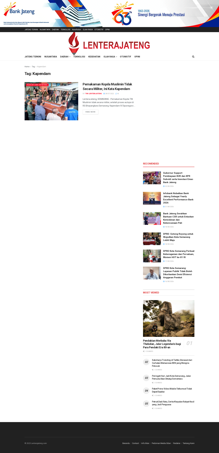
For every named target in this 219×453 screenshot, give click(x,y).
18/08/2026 (169, 227)
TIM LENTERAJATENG (93, 94)
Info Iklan (145, 443)
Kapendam (41, 67)
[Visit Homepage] (109, 42)
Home (27, 67)
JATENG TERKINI (31, 30)
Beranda (126, 443)
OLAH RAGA (88, 30)
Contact (135, 443)
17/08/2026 (169, 261)
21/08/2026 (169, 207)
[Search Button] (193, 56)
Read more (92, 112)
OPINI (107, 30)
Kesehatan (76, 30)
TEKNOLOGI (65, 30)
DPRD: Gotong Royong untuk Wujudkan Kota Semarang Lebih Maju (178, 237)
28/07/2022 (109, 94)
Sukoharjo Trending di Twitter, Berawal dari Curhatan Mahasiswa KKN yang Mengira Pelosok (172, 363)
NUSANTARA (45, 30)
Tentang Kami (188, 443)
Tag (33, 67)
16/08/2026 (169, 281)
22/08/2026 (169, 186)
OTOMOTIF (98, 30)
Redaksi (176, 443)
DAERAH (55, 30)
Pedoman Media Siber (161, 443)
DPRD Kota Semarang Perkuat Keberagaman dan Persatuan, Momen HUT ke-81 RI (178, 254)
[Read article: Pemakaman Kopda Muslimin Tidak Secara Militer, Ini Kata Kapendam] (51, 101)
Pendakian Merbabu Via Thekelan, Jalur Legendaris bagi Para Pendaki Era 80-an (162, 344)
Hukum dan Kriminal (37, 85)
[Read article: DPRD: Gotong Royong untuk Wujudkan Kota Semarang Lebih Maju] (152, 238)
